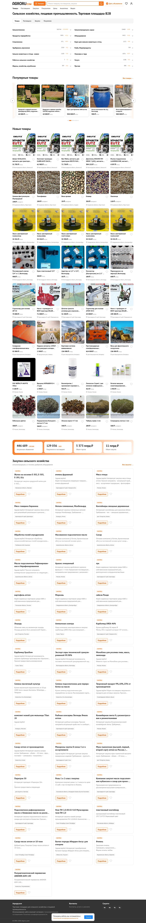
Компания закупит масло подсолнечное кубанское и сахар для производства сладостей (113, 781)
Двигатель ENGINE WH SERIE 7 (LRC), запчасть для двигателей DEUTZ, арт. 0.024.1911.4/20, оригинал (94, 160)
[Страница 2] (70, 120)
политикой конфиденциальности (65, 918)
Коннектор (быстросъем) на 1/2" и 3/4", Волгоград (95, 272)
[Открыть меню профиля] (131, 3)
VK (105, 908)
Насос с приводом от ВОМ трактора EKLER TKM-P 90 (119, 309)
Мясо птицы (101, 474)
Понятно (88, 917)
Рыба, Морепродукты (82, 48)
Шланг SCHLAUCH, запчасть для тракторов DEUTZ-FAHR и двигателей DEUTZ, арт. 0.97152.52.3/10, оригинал (22, 160)
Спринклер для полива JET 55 (21, 309)
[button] (101, 3)
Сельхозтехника (19, 30)
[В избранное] (33, 160)
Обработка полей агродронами (29, 534)
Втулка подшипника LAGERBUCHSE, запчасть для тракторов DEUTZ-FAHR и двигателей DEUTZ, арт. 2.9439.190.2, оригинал (120, 160)
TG (115, 908)
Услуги (76, 60)
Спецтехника (17, 42)
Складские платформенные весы (21, 347)
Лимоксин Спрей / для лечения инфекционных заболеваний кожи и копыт (95, 384)
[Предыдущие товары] (12, 101)
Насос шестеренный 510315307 (118, 235)
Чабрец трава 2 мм (93, 421)
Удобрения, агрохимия (21, 48)
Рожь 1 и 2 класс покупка (67, 778)
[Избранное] (126, 3)
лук (97, 563)
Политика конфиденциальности (35, 914)
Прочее (77, 66)
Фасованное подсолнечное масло (71, 534)
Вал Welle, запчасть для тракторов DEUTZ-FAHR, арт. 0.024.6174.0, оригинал (70, 160)
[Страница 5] (75, 120)
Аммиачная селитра (64, 623)
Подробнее (20, 494)
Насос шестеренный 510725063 (69, 235)
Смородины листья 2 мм (120, 421)
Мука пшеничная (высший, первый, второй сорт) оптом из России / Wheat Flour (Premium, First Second (112, 750)
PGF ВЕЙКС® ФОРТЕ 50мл (20, 384)
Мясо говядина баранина (26, 506)
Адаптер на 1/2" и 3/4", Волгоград (70, 272)
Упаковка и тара (80, 54)
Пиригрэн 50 (20, 778)
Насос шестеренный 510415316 (20, 235)
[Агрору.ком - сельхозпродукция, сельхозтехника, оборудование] (22, 3)
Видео (73, 8)
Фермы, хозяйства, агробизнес (24, 66)
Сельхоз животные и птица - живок (26, 54)
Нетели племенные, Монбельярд (70, 506)
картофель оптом (22, 595)
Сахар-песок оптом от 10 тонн (28, 841)
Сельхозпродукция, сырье (84, 30)
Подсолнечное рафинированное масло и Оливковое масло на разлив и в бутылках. (31, 813)
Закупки (36, 8)
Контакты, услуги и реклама (79, 907)
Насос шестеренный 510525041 (93, 235)
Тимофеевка (41, 196)
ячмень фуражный (64, 474)
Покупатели (46, 8)
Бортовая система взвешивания (68, 347)
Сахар (99, 534)
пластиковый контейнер (107, 810)
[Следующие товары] (133, 101)
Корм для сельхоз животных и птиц (88, 42)
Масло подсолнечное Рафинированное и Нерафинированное (31, 565)
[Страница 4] (73, 120)
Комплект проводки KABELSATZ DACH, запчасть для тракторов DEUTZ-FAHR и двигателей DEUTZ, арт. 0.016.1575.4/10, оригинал (46, 160)
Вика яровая (66, 196)
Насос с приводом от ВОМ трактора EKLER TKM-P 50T (45, 309)
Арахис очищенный (64, 563)
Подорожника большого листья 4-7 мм (46, 422)
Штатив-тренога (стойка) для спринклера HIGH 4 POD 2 (70, 309)
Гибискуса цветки (19, 421)
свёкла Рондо (102, 595)
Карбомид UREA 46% (106, 623)
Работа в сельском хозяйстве (24, 60)
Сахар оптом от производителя (29, 747)
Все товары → (128, 78)
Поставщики (25, 8)
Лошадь (18, 623)
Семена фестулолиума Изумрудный (21, 197)
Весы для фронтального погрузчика (120, 347)
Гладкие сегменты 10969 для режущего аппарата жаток (46, 347)
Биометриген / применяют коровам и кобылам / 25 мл (70, 384)
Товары (15, 8)
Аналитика (64, 8)
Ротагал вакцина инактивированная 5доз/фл (118, 384)
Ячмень (99, 841)
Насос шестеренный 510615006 (44, 235)
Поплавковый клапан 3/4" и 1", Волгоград (21, 272)
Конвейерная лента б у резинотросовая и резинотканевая (113, 717)
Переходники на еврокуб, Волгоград (118, 272)
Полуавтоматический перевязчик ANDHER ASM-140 (30, 874)
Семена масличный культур (27, 683)
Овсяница (114, 196)
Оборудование (80, 36)
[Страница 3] (72, 120)
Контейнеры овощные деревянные (112, 506)
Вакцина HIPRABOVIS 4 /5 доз (45, 384)
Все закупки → (127, 465)
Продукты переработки (21, 36)
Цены (55, 8)
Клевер (88, 196)
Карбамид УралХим (23, 652)
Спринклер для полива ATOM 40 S (94, 309)
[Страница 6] (76, 120)
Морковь (59, 595)
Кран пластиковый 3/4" (46, 271)
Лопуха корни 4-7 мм (69, 421)
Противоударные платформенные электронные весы (93, 347)
